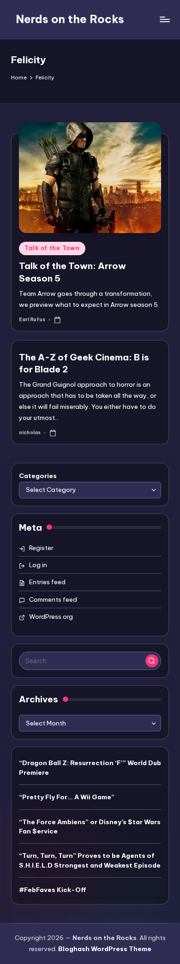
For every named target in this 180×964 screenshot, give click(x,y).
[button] (151, 660)
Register (41, 548)
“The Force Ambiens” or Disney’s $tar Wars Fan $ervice (90, 826)
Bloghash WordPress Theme (104, 949)
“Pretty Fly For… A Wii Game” (66, 797)
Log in (38, 565)
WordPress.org (51, 616)
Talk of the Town (52, 248)
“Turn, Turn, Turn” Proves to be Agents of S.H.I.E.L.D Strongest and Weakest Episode (90, 860)
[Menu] (164, 19)
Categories (38, 476)
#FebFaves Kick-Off (52, 890)
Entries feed (47, 582)
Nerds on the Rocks (70, 19)
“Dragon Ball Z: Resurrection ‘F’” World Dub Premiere (90, 767)
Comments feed (53, 599)
